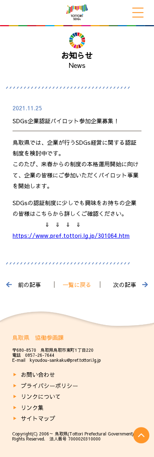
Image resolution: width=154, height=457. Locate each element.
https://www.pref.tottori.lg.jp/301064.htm (71, 235)
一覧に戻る (77, 284)
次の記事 (124, 284)
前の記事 (29, 284)
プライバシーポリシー (49, 385)
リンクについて (41, 396)
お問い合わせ (38, 374)
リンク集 (32, 407)
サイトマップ (38, 418)
